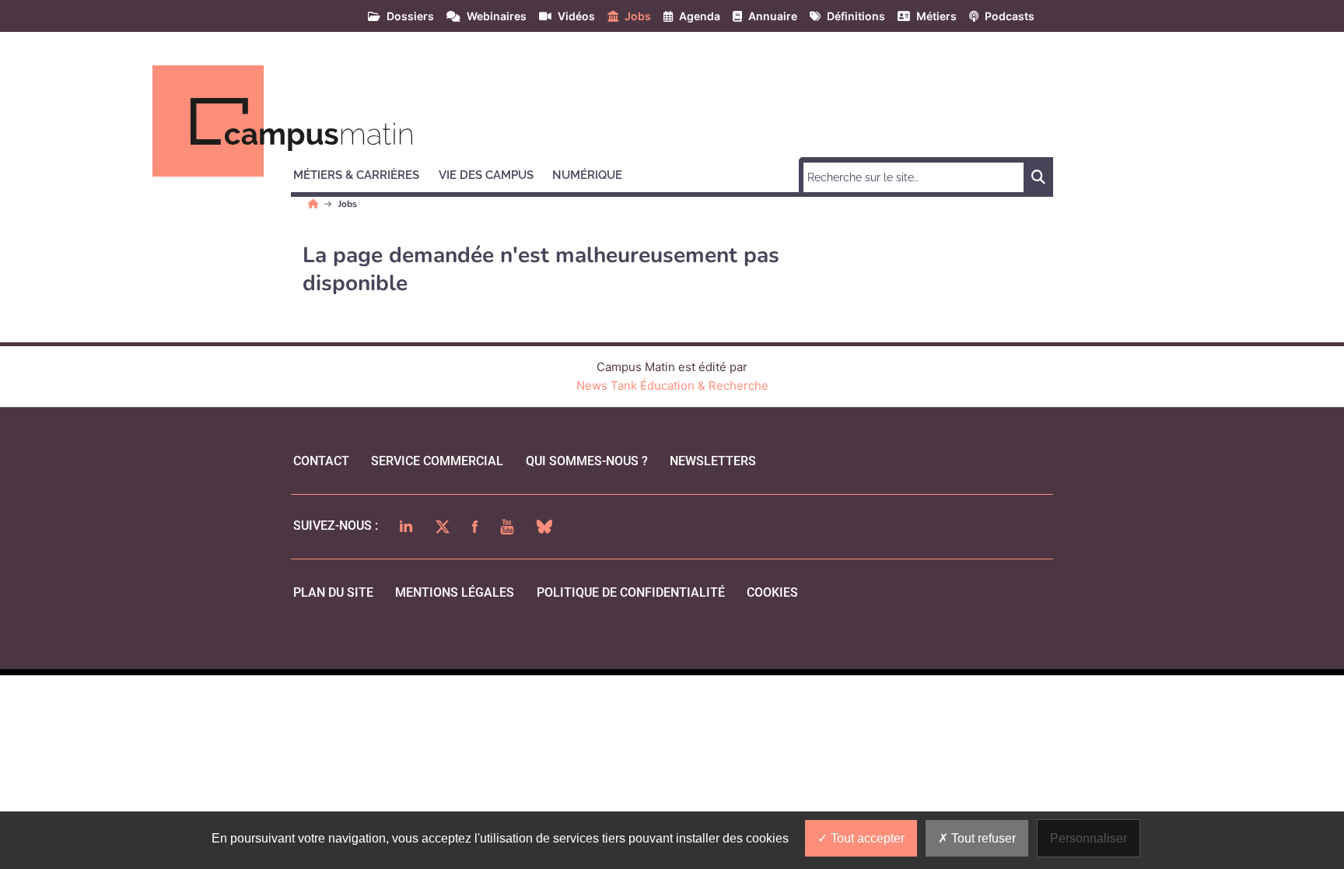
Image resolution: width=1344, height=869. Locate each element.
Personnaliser (1088, 838)
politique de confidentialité (631, 592)
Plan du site (333, 592)
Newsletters (713, 461)
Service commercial (437, 461)
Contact (321, 461)
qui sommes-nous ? (587, 461)
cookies (772, 592)
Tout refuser (982, 838)
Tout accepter (866, 838)
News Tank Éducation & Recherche (672, 385)
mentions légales (454, 592)
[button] (363, 172)
